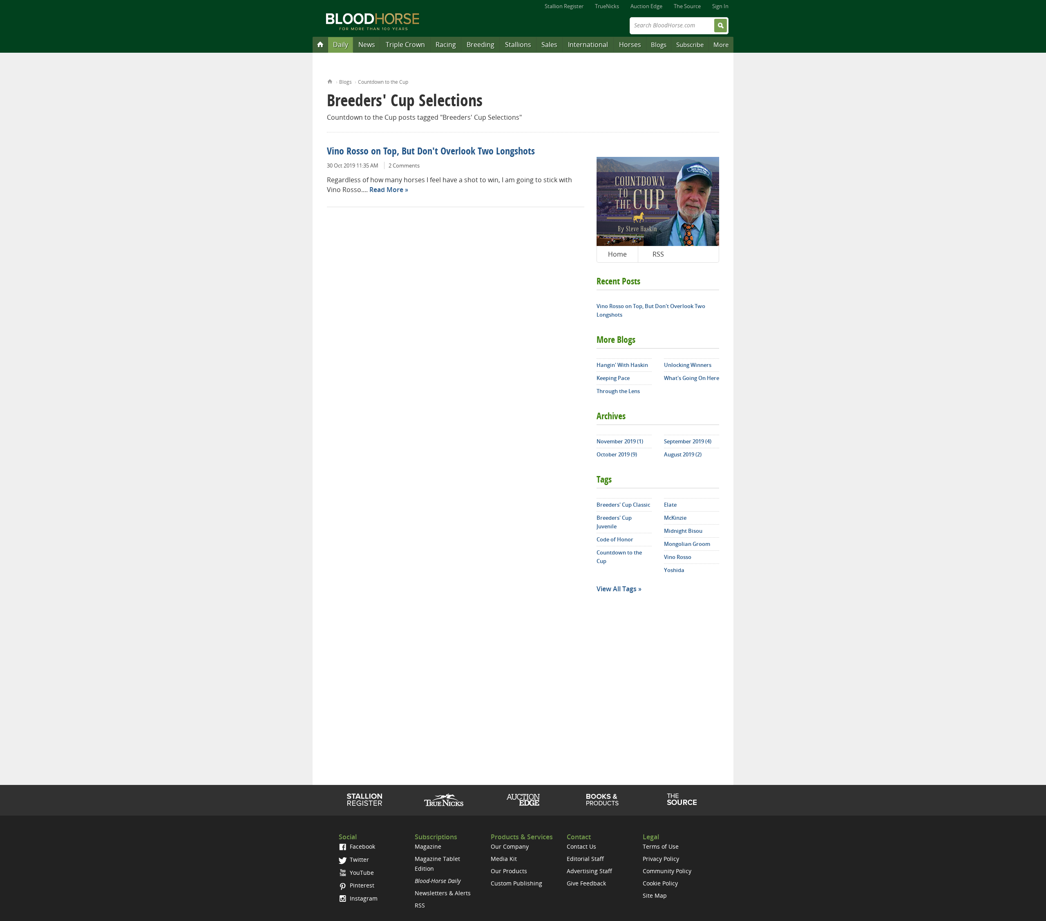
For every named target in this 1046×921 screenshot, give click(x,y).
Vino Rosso (677, 557)
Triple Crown (405, 44)
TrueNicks (607, 6)
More (721, 44)
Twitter (358, 859)
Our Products (509, 871)
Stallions (518, 44)
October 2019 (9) (617, 454)
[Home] (320, 44)
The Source (687, 6)
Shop (602, 799)
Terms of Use (661, 846)
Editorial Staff (585, 859)
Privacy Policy (661, 859)
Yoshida (674, 570)
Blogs (658, 44)
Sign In (720, 6)
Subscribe (690, 44)
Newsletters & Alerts (443, 893)
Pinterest (361, 885)
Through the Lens (618, 391)
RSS (658, 254)
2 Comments (404, 165)
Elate (670, 504)
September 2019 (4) (687, 441)
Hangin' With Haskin (622, 365)
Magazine (428, 846)
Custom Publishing (516, 883)
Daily (340, 44)
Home (330, 81)
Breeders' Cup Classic (623, 504)
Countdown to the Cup (383, 81)
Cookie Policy (660, 883)
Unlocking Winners (687, 365)
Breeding (480, 44)
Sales (549, 44)
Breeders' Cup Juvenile (614, 522)
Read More (386, 189)
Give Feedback (586, 883)
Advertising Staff (589, 871)
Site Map (655, 895)
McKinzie (675, 517)
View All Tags (617, 588)
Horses (630, 44)
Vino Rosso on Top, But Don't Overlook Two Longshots (431, 152)
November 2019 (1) (620, 441)
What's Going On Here (691, 378)
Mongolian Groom (687, 544)
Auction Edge (646, 6)
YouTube (361, 872)
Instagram (363, 898)
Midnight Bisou (683, 530)
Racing (446, 44)
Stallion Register (564, 6)
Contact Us (581, 846)
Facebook (361, 846)
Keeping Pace (613, 378)
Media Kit (504, 859)
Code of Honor (615, 539)
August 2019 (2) (683, 454)
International (588, 44)
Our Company (510, 846)
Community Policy (667, 871)
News (366, 44)
